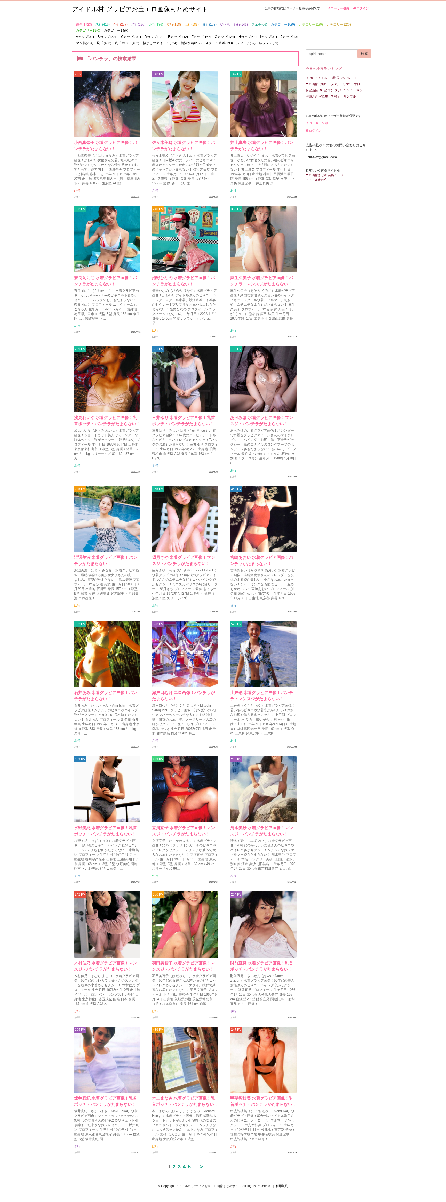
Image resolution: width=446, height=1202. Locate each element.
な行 (174, 24)
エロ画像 (312, 84)
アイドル (321, 78)
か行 (120, 24)
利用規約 (282, 1186)
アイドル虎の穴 (316, 180)
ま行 (209, 24)
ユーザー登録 (339, 8)
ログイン (362, 8)
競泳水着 (191, 43)
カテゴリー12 (338, 24)
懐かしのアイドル (160, 43)
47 (349, 78)
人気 (334, 84)
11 (354, 78)
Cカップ (131, 37)
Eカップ (178, 37)
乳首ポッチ (127, 43)
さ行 (138, 24)
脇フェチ (268, 43)
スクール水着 (219, 43)
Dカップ (154, 37)
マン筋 (84, 43)
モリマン (346, 84)
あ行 (102, 24)
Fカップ (201, 37)
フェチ (259, 24)
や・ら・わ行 (234, 24)
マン (359, 90)
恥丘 (104, 43)
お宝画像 (312, 90)
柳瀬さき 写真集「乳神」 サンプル (331, 96)
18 (352, 90)
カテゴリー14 (116, 31)
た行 (156, 24)
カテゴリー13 (88, 31)
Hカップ (247, 37)
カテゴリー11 (311, 24)
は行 (192, 24)
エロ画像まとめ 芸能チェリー (326, 175)
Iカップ (268, 37)
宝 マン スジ (332, 90)
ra (311, 78)
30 (343, 78)
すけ (357, 84)
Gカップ (225, 37)
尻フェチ (246, 43)
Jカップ (289, 37)
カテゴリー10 (283, 24)
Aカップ (85, 37)
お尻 (324, 84)
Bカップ (107, 37)
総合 (84, 24)
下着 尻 (334, 78)
